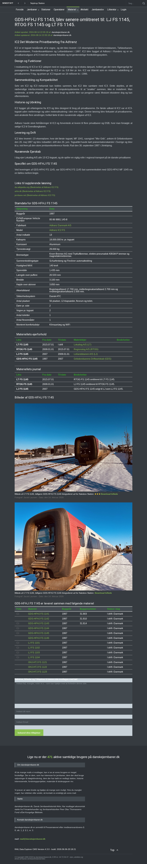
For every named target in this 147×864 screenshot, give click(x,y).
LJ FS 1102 (34, 647)
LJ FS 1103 (34, 652)
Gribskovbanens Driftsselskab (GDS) (92, 359)
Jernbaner (32, 9)
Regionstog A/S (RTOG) (86, 349)
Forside (20, 9)
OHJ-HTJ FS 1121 (37, 662)
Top (112, 850)
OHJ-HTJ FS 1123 (37, 672)
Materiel (72, 9)
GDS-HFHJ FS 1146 (38, 638)
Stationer (45, 9)
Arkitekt (84, 9)
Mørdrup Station (37, 3)
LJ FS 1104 (34, 657)
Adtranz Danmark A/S (60, 225)
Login (123, 9)
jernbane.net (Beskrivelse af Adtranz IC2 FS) (35, 195)
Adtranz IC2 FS (57, 230)
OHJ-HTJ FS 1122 (37, 667)
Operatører (59, 9)
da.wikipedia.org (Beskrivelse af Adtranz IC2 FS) (36, 187)
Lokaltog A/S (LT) (82, 344)
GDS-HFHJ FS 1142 (38, 618)
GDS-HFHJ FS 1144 (38, 628)
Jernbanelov (98, 9)
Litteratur (111, 9)
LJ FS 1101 (34, 643)
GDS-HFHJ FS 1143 (38, 623)
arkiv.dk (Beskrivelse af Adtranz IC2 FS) (33, 191)
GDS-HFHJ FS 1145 (38, 633)
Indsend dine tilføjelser (29, 733)
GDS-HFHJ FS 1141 (38, 614)
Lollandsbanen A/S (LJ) (86, 354)
